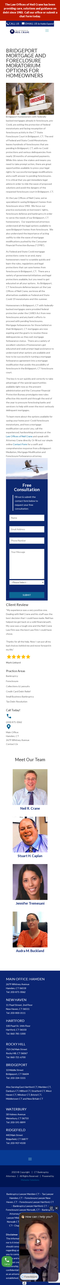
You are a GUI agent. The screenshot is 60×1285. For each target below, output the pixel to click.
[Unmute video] (39, 1241)
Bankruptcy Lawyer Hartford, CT (30, 1206)
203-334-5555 (18, 1078)
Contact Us (12, 744)
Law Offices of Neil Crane (19, 436)
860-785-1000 (18, 1033)
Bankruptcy (12, 676)
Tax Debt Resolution (16, 701)
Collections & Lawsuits (18, 686)
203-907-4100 (18, 1143)
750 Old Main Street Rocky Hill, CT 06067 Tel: (17, 1053)
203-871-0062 (18, 992)
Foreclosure (12, 681)
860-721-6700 (18, 1057)
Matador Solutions (30, 1180)
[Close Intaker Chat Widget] (56, 1208)
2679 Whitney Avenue (17, 740)
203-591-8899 (18, 1122)
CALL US (14, 23)
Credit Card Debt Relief (18, 691)
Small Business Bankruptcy (20, 696)
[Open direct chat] (51, 1208)
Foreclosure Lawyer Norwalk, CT (23, 1209)
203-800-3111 (18, 1012)
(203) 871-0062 (14, 722)
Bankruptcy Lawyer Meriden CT (23, 1194)
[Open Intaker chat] (24, 1283)
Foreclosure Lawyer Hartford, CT (37, 1202)
